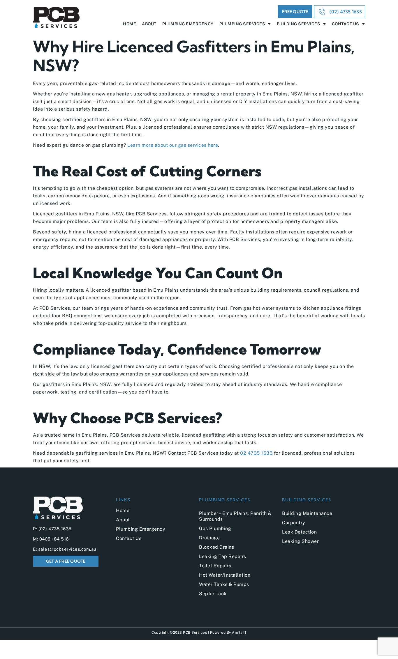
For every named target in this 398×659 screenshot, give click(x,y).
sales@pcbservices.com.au (67, 549)
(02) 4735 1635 (55, 528)
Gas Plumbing (215, 528)
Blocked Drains (216, 547)
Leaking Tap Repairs (222, 556)
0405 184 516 (54, 538)
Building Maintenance (307, 513)
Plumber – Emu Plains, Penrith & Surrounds (235, 516)
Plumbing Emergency (188, 24)
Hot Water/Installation (224, 575)
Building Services (298, 24)
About (149, 24)
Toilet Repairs (215, 565)
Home (129, 24)
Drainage (209, 538)
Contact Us (345, 24)
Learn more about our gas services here (172, 145)
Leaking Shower (300, 541)
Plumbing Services (242, 24)
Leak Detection (299, 532)
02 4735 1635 (256, 453)
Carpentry (293, 522)
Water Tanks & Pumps (224, 584)
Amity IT (239, 632)
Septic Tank (213, 593)
